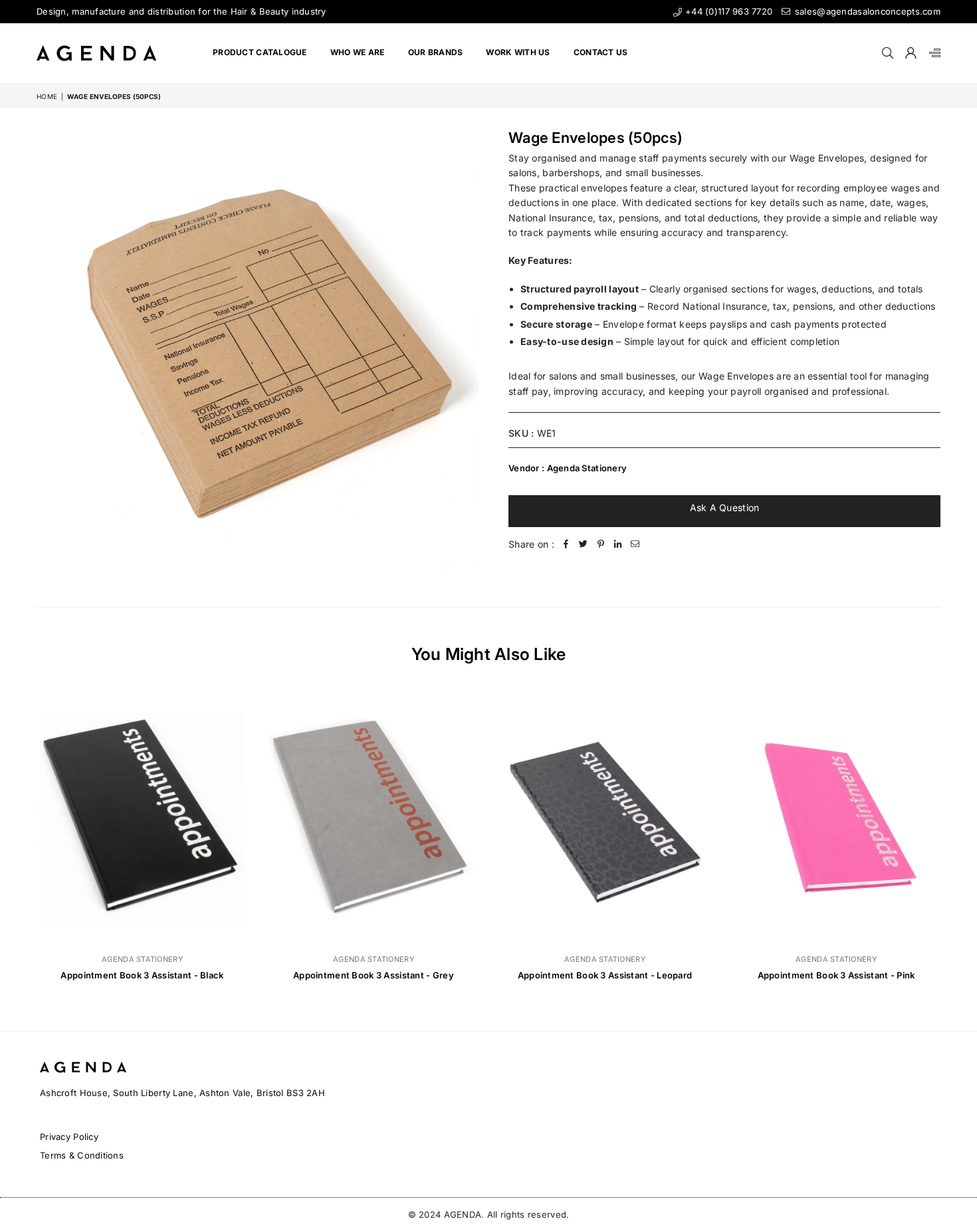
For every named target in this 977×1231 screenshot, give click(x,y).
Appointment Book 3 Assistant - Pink (836, 975)
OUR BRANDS (435, 52)
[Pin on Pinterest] (600, 544)
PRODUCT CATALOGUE (260, 52)
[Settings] (931, 53)
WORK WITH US (518, 52)
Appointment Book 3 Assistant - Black (141, 975)
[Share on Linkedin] (618, 544)
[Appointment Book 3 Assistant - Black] (142, 817)
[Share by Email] (635, 544)
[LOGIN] (911, 53)
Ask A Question (725, 507)
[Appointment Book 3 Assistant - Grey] (374, 817)
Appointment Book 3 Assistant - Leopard (605, 975)
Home (47, 96)
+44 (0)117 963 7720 (727, 11)
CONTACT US (601, 52)
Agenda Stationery (587, 468)
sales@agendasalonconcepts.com (866, 11)
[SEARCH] (887, 53)
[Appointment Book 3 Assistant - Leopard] (605, 817)
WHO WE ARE (357, 52)
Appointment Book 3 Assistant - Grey (373, 975)
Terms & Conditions (82, 1155)
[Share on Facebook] (566, 544)
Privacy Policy (69, 1136)
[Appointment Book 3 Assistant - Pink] (836, 817)
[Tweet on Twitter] (583, 544)
